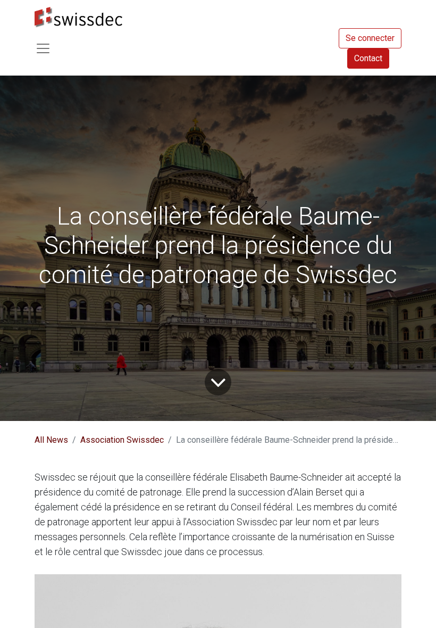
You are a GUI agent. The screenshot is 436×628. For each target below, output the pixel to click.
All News (51, 440)
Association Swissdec (122, 440)
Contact (368, 58)
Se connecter (370, 38)
